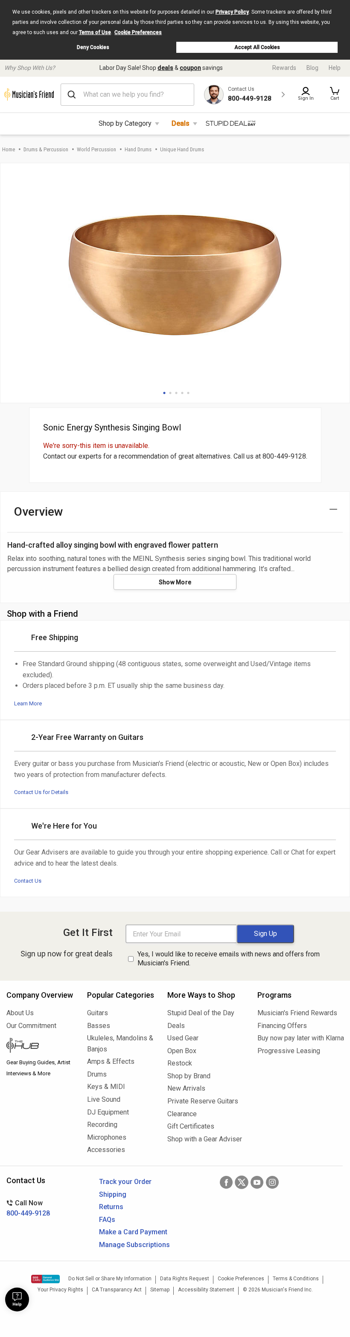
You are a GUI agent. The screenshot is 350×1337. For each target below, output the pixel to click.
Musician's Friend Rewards (297, 1013)
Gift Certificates (190, 1126)
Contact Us (27, 881)
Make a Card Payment (133, 1232)
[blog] (40, 1046)
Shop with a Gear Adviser (204, 1139)
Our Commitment (31, 1026)
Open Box (181, 1051)
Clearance (182, 1114)
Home (8, 149)
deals (165, 67)
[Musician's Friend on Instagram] (272, 1182)
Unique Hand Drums (182, 149)
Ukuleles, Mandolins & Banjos (120, 1043)
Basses (98, 1026)
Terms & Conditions (296, 1279)
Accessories (106, 1150)
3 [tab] (176, 393)
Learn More (28, 703)
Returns (111, 1207)
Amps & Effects (110, 1061)
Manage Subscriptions (134, 1245)
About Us (20, 1013)
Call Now (28, 1208)
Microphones (106, 1137)
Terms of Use (95, 32)
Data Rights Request (184, 1279)
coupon (190, 67)
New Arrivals (186, 1088)
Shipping (112, 1194)
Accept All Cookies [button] (257, 47)
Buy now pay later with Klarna (300, 1038)
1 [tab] (164, 393)
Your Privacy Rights (60, 1290)
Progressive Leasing (288, 1051)
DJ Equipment (108, 1112)
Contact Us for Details (41, 792)
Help (335, 67)
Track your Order (125, 1182)
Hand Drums (138, 149)
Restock (179, 1063)
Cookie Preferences (138, 32)
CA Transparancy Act (117, 1290)
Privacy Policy (232, 12)
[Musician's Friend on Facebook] (226, 1182)
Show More (175, 582)
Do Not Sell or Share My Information (110, 1279)
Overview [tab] (38, 512)
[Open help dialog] (17, 1299)
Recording (102, 1124)
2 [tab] (170, 393)
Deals (181, 123)
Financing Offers (282, 1026)
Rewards (284, 67)
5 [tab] (188, 393)
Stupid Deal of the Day (200, 1013)
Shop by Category (125, 123)
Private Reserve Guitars (202, 1101)
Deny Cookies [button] (93, 47)
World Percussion (96, 149)
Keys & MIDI (106, 1087)
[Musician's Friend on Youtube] (257, 1182)
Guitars (97, 1013)
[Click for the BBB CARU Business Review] (45, 1279)
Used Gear (182, 1038)
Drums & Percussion (45, 149)
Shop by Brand (188, 1076)
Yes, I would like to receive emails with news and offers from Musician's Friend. (228, 958)
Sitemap (159, 1290)
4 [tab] (182, 393)
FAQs (107, 1220)
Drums (97, 1074)
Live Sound (103, 1099)
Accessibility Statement (206, 1290)
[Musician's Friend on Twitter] (241, 1182)
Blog (312, 67)
